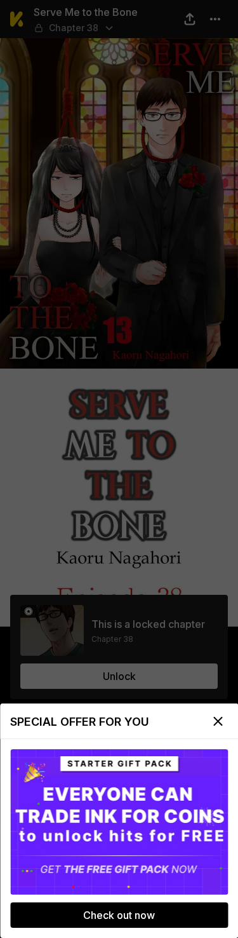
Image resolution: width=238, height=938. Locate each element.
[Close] (218, 721)
